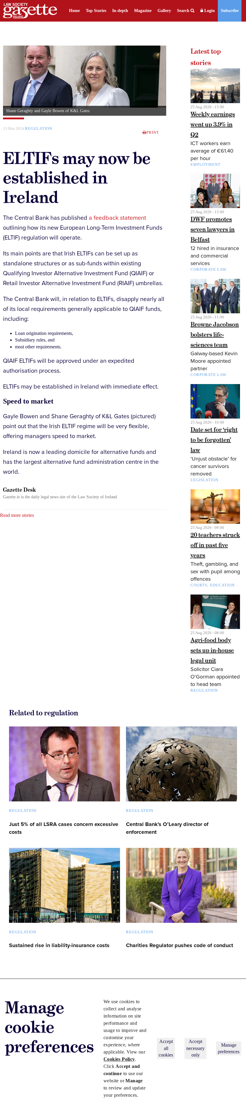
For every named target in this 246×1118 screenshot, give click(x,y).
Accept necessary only (195, 1048)
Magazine (143, 10)
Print (152, 132)
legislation (204, 480)
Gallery (164, 10)
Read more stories (17, 515)
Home (74, 10)
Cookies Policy (119, 1059)
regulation (38, 128)
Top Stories (96, 10)
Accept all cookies (166, 1048)
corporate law (208, 269)
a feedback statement (117, 218)
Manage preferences (228, 1048)
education (222, 585)
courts (198, 585)
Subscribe (229, 10)
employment (205, 164)
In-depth (120, 10)
